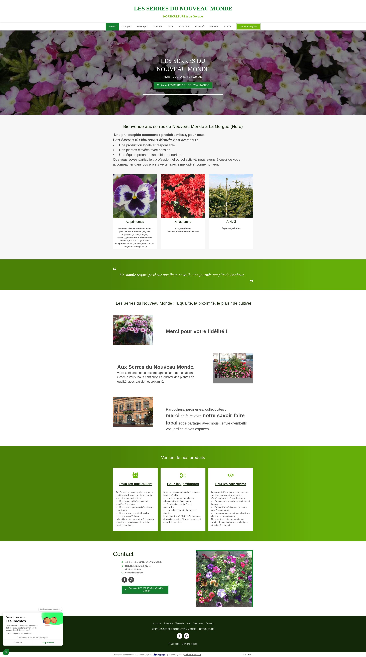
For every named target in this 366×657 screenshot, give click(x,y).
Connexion (248, 654)
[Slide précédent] (116, 330)
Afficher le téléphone (134, 572)
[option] (133, 330)
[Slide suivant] (150, 330)
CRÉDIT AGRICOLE (192, 655)
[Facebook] (124, 580)
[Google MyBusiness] (131, 580)
